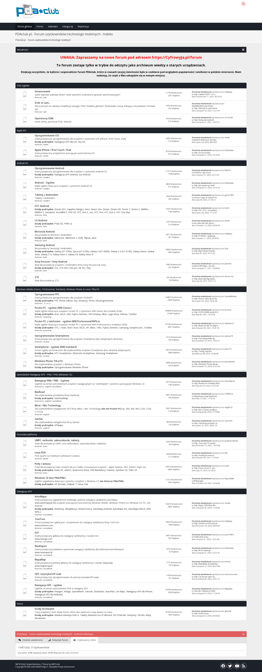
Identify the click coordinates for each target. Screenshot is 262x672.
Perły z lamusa (43, 463)
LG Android (41, 220)
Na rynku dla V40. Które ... (204, 223)
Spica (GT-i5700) (81, 251)
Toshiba (132, 314)
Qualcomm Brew (80, 470)
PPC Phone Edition (63, 300)
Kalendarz (53, 26)
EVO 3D (72, 212)
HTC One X (82, 212)
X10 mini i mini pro (68, 267)
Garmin (39, 419)
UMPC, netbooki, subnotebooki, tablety (57, 440)
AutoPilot (110, 591)
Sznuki (227, 503)
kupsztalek (229, 478)
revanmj (46, 342)
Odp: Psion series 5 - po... (205, 468)
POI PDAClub (119, 615)
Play (89, 267)
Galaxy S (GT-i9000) (100, 251)
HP (87, 327)
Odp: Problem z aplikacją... (205, 236)
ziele (45, 97)
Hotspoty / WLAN (135, 615)
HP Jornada (60, 484)
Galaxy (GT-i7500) (63, 251)
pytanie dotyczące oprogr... (205, 140)
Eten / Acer (72, 327)
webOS (67, 470)
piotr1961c (229, 534)
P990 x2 (68, 223)
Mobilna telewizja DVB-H (66, 615)
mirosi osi (229, 276)
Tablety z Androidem (46, 194)
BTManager (199, 481)
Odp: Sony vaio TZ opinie (204, 443)
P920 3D (58, 223)
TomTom (40, 519)
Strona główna (24, 26)
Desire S (135, 209)
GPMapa (58, 425)
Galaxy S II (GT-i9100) (121, 251)
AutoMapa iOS (120, 508)
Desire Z (126, 209)
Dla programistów (104, 300)
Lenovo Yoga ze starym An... (206, 197)
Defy (80, 237)
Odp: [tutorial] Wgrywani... (205, 278)
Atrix (94, 237)
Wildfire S (39, 212)
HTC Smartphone (62, 353)
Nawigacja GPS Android (66, 174)
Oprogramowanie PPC (47, 294)
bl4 (226, 453)
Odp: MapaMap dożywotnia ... (206, 564)
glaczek (228, 611)
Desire (106, 209)
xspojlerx (46, 177)
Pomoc (40, 26)
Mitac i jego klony (110, 314)
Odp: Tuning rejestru (203, 351)
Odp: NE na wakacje (202, 550)
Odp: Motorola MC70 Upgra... (206, 325)
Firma (91, 300)
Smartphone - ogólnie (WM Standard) (56, 347)
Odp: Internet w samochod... (206, 108)
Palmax (123, 314)
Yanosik (89, 591)
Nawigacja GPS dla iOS (65, 141)
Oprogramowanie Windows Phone (71, 367)
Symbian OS (122, 470)
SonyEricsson (136, 327)
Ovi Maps (120, 591)
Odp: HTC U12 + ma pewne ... (206, 210)
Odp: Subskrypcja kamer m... (206, 423)
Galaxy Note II (60, 254)
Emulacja (83, 300)
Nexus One (96, 209)
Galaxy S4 (73, 254)
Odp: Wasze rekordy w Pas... (206, 298)
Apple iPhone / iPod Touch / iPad (53, 150)
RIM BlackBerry (98, 470)
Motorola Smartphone (84, 353)
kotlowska (229, 150)
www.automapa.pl (43, 502)
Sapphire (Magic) (75, 209)
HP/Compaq (94, 314)
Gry (75, 300)
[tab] (30, 640)
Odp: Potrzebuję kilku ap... (205, 338)
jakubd (45, 459)
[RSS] (244, 666)
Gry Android (84, 174)
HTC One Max (123, 212)
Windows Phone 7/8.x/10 (48, 361)
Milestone (59, 237)
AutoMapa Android (102, 508)
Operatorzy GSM (44, 118)
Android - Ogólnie (45, 182)
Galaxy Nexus (139, 251)
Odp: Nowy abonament (204, 120)
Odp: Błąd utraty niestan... (205, 251)
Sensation (50, 212)
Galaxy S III (46, 254)
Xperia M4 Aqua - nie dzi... (205, 266)
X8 (80, 267)
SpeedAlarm (78, 591)
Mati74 (227, 170)
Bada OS (58, 470)
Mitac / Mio (95, 327)
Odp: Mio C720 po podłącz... (206, 409)
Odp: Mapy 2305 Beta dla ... (205, 505)
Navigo (67, 591)
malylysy (228, 92)
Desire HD (116, 209)
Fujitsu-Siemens (79, 314)
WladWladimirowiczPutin (202, 106)
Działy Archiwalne (44, 608)
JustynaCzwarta (231, 441)
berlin (227, 220)
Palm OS (133, 470)
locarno (228, 310)
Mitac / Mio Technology (48, 405)
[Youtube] (237, 666)
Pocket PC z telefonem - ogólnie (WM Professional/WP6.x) (67, 321)
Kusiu (45, 446)
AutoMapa (40, 496)
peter (227, 466)
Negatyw (228, 588)
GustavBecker (231, 296)
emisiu (227, 561)
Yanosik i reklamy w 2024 (204, 591)
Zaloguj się (67, 26)
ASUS (62, 314)
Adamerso (229, 323)
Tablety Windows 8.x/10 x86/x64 (96, 615)
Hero (87, 209)
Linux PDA (40, 452)
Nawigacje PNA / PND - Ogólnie (52, 380)
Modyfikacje (71, 508)
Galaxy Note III (86, 254)
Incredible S (61, 212)
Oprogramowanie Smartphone (52, 335)
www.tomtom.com (44, 525)
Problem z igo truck (202, 172)
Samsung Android (45, 245)
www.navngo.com (43, 538)
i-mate (63, 327)
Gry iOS (81, 141)
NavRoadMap (61, 398)
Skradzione (40, 618)
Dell (68, 314)
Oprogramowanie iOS (47, 135)
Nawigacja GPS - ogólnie (48, 585)
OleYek (46, 144)
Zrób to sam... (42, 102)
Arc (83, 267)
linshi (45, 215)
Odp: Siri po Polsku (202, 152)
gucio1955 (229, 195)
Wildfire (144, 209)
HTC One (98, 212)
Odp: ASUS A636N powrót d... (206, 312)
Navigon (58, 591)
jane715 (228, 349)
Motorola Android (45, 231)
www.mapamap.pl (43, 565)
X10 (56, 267)
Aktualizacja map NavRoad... (206, 396)
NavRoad (40, 392)
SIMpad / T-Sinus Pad (77, 484)
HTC (56, 327)
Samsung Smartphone (107, 353)
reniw (227, 137)
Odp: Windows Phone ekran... (206, 364)
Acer (56, 314)
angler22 (48, 387)
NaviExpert (41, 546)
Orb (226, 248)
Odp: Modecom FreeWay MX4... (207, 383)
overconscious (231, 574)
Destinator (99, 591)
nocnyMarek (57, 387)
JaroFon (228, 263)
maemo (110, 470)
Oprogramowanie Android (49, 168)
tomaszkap (47, 317)
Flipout (87, 237)
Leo (91, 212)
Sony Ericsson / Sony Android (51, 261)
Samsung (123, 327)
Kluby (148, 615)
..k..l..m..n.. (47, 303)
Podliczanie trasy (201, 537)
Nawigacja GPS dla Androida (49, 594)
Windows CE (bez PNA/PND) (50, 478)
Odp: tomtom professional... (206, 523)
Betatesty (59, 508)
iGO (37, 532)
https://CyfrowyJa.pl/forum (177, 57)
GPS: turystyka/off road (48, 574)
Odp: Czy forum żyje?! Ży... (205, 576)
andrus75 (229, 336)
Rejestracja (83, 26)
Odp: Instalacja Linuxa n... (204, 455)
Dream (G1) (60, 209)
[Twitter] (230, 666)
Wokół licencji (85, 508)
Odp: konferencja (201, 613)
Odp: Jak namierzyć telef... (205, 185)
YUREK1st (229, 394)
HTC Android (42, 206)
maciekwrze (230, 381)
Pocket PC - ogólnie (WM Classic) (53, 307)
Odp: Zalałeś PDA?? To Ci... (205, 94)
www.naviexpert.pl (43, 552)
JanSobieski (230, 361)
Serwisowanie (42, 91)
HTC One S (109, 212)
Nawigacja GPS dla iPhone (139, 591)
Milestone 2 (71, 237)
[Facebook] (223, 666)
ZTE (37, 277)
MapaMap (40, 559)
